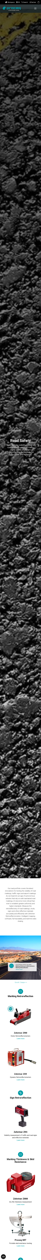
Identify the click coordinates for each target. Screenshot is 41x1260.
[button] (38, 2)
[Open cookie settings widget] (3, 1256)
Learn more (20, 1039)
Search (25, 2)
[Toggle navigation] (35, 8)
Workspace (11, 2)
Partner (33, 2)
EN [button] (19, 2)
